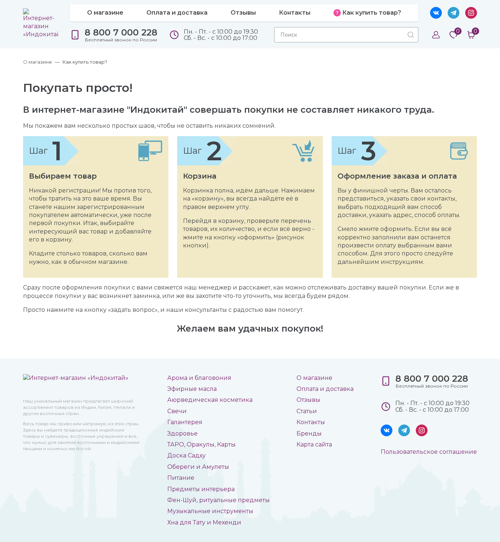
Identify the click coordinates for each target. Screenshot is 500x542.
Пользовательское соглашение (429, 451)
